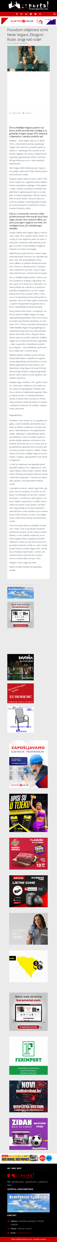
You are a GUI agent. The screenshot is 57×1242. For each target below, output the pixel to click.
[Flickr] (26, 14)
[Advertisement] (28, 89)
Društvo (29, 113)
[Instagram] (30, 14)
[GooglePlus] (21, 14)
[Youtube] (40, 14)
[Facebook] (17, 14)
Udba (17, 263)
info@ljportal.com (23, 1233)
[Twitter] (35, 14)
